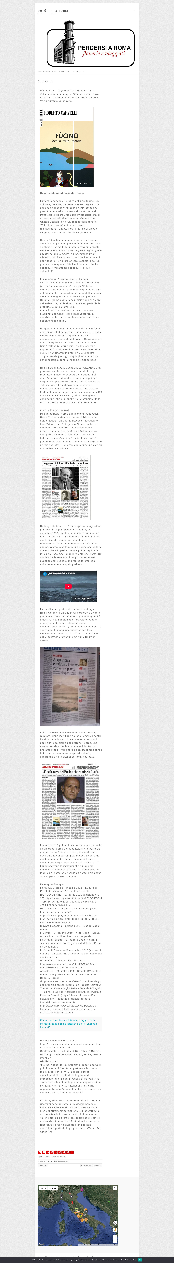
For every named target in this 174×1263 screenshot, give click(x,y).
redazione (42, 1161)
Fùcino (47, 1157)
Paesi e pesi (43, 1165)
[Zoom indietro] (115, 1241)
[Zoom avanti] (115, 1237)
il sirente (53, 1157)
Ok (140, 1260)
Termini (116, 1244)
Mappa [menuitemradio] (43, 1188)
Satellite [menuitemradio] (52, 1188)
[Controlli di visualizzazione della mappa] (115, 1223)
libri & (68, 72)
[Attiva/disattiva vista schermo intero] (115, 1188)
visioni (61, 72)
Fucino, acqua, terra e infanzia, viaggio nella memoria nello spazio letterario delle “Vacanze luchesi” (68, 1024)
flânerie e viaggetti (62, 1161)
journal (54, 72)
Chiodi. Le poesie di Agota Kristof (91, 1165)
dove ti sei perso (44, 72)
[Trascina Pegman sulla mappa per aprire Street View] (115, 1230)
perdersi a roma (53, 11)
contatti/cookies (79, 72)
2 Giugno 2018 (51, 1161)
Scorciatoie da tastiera (84, 1244)
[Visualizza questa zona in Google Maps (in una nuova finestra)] (41, 1244)
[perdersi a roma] (87, 21)
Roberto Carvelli (61, 1157)
